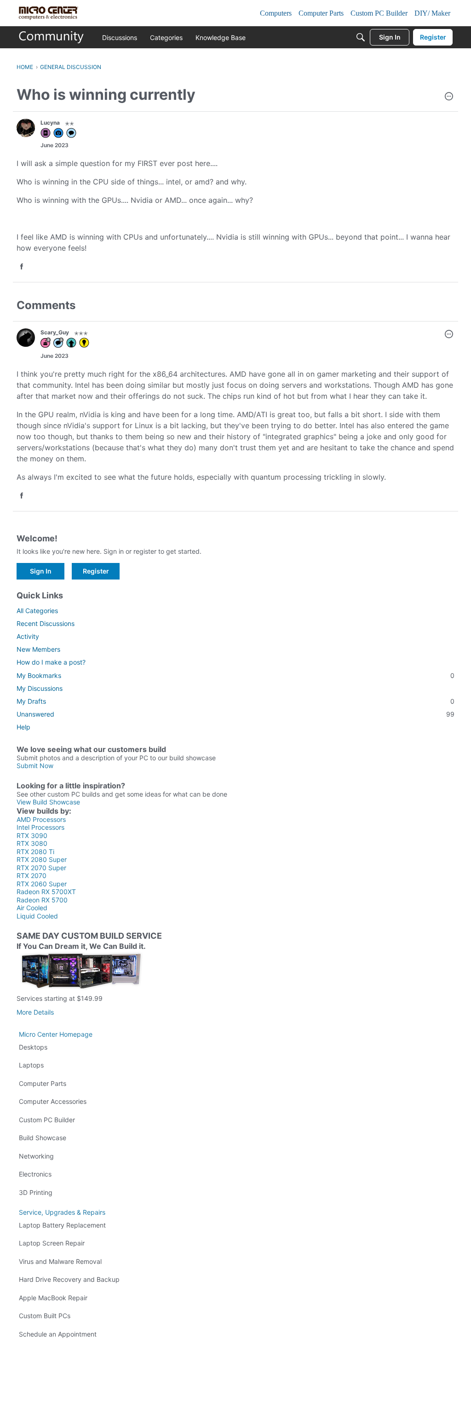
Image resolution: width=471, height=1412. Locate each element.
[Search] (360, 37)
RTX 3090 (32, 835)
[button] (448, 97)
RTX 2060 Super (42, 884)
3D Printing (35, 1192)
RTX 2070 (31, 875)
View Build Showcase (48, 802)
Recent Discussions (46, 623)
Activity (28, 636)
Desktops (33, 1047)
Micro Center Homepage (55, 1034)
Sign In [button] (41, 571)
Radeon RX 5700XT (46, 891)
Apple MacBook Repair (53, 1298)
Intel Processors (40, 827)
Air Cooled (32, 908)
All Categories (37, 610)
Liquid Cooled (37, 916)
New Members (38, 649)
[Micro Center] (51, 37)
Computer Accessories (52, 1101)
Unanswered (235, 714)
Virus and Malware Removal (60, 1261)
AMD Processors (41, 819)
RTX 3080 (32, 843)
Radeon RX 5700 (42, 900)
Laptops (31, 1065)
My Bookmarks (235, 675)
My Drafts (235, 701)
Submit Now (35, 765)
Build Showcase (42, 1138)
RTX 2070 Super (41, 868)
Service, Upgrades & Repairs (62, 1212)
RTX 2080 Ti (35, 851)
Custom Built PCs (44, 1316)
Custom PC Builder (47, 1120)
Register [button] (96, 571)
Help (23, 727)
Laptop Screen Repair (52, 1243)
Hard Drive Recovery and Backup (69, 1279)
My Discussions (40, 688)
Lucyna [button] (50, 122)
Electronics (35, 1174)
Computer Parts (42, 1083)
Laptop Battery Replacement (62, 1225)
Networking (36, 1156)
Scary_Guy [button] (54, 332)
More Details (35, 1012)
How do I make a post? (51, 662)
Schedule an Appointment (58, 1334)
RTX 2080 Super (42, 859)
